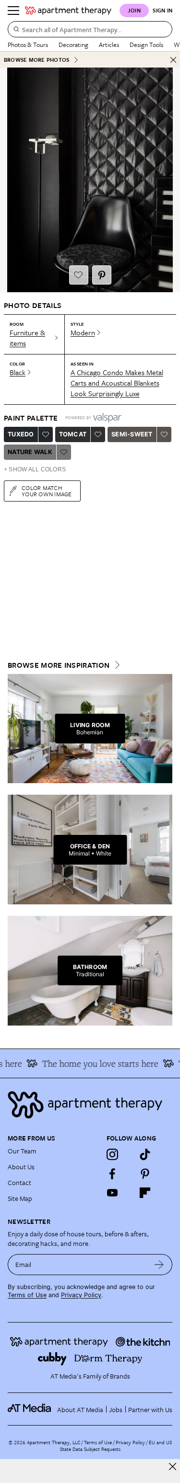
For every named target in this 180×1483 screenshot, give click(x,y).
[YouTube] (112, 1192)
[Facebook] (112, 1173)
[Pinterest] (145, 1173)
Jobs (115, 1409)
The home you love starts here (95, 1063)
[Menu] (13, 10)
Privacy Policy (81, 1295)
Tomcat (73, 434)
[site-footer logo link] (29, 1409)
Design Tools (146, 44)
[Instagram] (112, 1154)
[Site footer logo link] (90, 1105)
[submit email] (159, 1264)
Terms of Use (27, 1295)
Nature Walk (30, 452)
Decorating (73, 44)
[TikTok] (145, 1154)
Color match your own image (47, 490)
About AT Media (80, 1409)
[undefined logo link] (68, 10)
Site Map (20, 1198)
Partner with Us (150, 1409)
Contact (19, 1182)
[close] (172, 1466)
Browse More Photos (36, 60)
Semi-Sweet (132, 434)
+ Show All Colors (35, 469)
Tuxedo (21, 434)
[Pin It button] (101, 275)
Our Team (22, 1151)
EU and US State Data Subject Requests (116, 1445)
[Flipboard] (145, 1192)
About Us (21, 1167)
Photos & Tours (28, 44)
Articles (109, 44)
